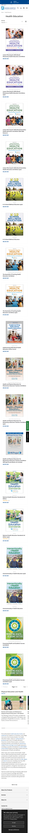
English (4, 4)
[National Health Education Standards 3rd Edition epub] (14, 520)
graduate (3, 740)
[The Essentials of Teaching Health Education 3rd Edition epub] (14, 295)
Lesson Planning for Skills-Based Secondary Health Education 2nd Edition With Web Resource (14, 131)
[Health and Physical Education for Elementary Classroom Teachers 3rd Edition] (14, 369)
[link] (5, 687)
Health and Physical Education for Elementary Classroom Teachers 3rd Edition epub (14, 422)
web (22, 759)
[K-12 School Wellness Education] (14, 224)
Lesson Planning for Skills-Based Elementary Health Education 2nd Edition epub (14, 93)
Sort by (3, 20)
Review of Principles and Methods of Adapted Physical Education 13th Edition (12, 712)
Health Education (8, 12)
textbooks (3, 735)
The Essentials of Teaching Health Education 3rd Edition (12, 275)
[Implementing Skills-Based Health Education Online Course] (14, 332)
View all (3, 693)
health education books (17, 734)
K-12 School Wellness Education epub (13, 204)
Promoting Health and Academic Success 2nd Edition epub (14, 680)
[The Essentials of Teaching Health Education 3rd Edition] (14, 259)
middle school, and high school (9, 745)
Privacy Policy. (13, 819)
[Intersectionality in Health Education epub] (14, 558)
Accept (14, 822)
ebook (5, 761)
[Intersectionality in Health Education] (14, 593)
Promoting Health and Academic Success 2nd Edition (14, 644)
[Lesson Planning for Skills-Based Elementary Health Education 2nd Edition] (14, 39)
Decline (14, 826)
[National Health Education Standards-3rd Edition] (14, 482)
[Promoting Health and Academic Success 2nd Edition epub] (14, 665)
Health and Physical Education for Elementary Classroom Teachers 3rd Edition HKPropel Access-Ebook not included (14, 460)
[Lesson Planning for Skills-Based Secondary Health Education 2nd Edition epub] (14, 152)
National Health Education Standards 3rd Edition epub (14, 536)
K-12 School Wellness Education (11, 239)
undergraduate (19, 738)
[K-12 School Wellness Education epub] (14, 189)
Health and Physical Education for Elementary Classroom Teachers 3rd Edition (14, 385)
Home (2, 12)
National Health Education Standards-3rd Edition (14, 497)
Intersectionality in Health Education (13, 608)
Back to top (14, 784)
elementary (23, 743)
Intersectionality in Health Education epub (14, 573)
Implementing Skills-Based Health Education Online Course (12, 348)
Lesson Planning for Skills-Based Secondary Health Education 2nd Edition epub (14, 168)
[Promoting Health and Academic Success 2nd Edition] (14, 628)
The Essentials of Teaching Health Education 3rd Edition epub (12, 311)
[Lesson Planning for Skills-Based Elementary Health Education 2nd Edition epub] (14, 76)
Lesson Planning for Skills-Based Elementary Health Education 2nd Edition (14, 55)
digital (25, 759)
